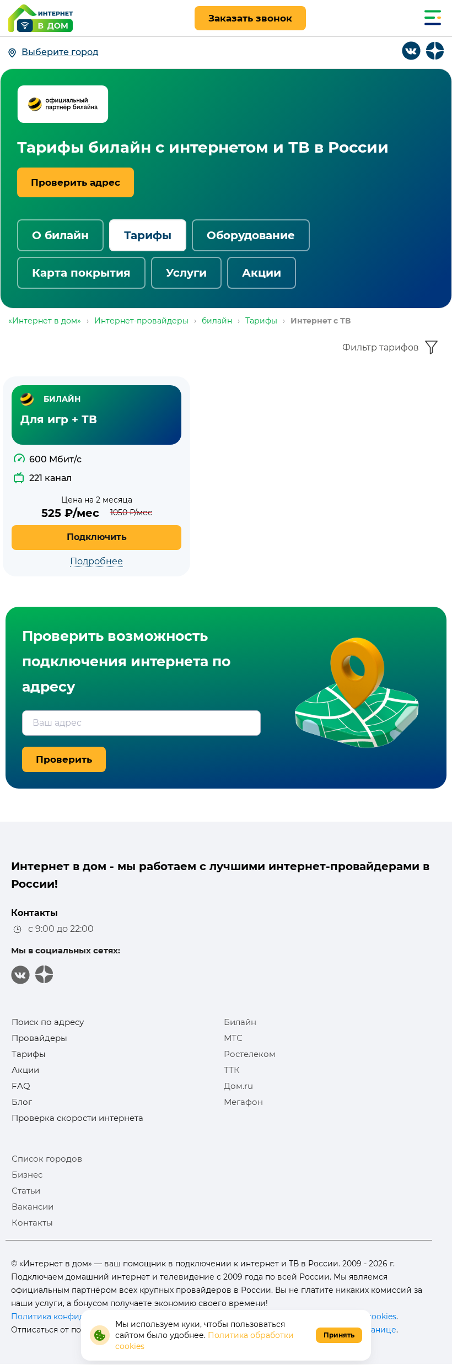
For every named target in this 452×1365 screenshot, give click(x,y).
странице (376, 1330)
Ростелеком (250, 1054)
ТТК (232, 1070)
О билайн (60, 235)
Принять (339, 1335)
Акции (261, 272)
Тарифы (147, 235)
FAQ (21, 1086)
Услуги (186, 272)
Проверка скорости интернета (77, 1118)
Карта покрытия (81, 272)
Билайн (240, 1022)
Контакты (32, 1222)
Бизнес (27, 1174)
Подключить (97, 537)
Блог (22, 1102)
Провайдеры (39, 1038)
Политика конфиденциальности (77, 1316)
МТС (233, 1038)
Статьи (26, 1190)
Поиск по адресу (48, 1022)
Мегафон (243, 1102)
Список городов (47, 1158)
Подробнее (96, 561)
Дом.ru (238, 1086)
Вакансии (32, 1206)
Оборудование (251, 235)
